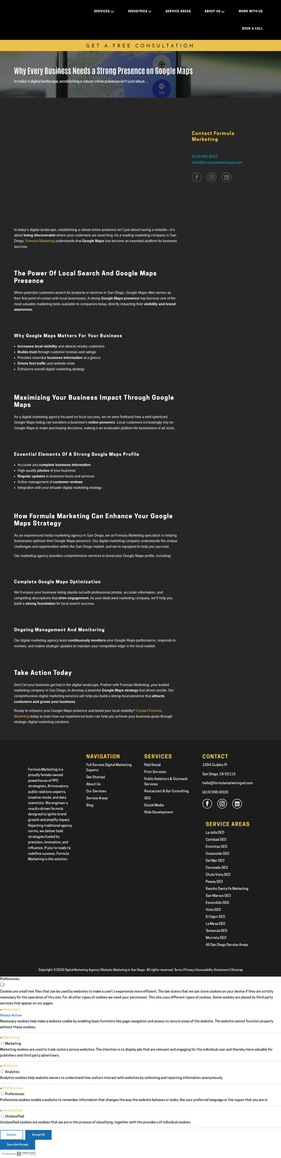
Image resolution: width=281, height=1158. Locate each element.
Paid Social (152, 765)
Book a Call (252, 28)
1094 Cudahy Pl (214, 765)
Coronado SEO (217, 868)
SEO (147, 798)
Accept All (38, 1134)
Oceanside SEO (217, 854)
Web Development (158, 812)
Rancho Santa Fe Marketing (227, 889)
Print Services (155, 772)
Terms (178, 970)
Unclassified (12, 1110)
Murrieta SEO (216, 938)
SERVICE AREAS (178, 11)
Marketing (11, 1037)
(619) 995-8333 (205, 157)
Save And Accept (17, 1144)
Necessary (11, 1009)
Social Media (154, 805)
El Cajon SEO (215, 917)
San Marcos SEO (218, 896)
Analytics (10, 1066)
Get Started (95, 777)
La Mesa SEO (215, 924)
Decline (11, 1134)
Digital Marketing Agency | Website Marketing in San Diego (105, 970)
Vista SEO (213, 910)
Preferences (13, 1088)
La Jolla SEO (215, 833)
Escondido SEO (217, 903)
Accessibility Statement (212, 970)
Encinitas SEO (216, 847)
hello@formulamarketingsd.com (217, 163)
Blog (89, 805)
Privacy (189, 970)
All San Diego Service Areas (227, 945)
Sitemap (237, 970)
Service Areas (97, 798)
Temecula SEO (216, 931)
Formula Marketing (39, 241)
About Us (93, 784)
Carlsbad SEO (216, 840)
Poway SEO (214, 882)
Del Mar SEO (215, 861)
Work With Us (251, 11)
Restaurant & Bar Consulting (166, 791)
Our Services (96, 791)
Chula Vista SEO (218, 875)
